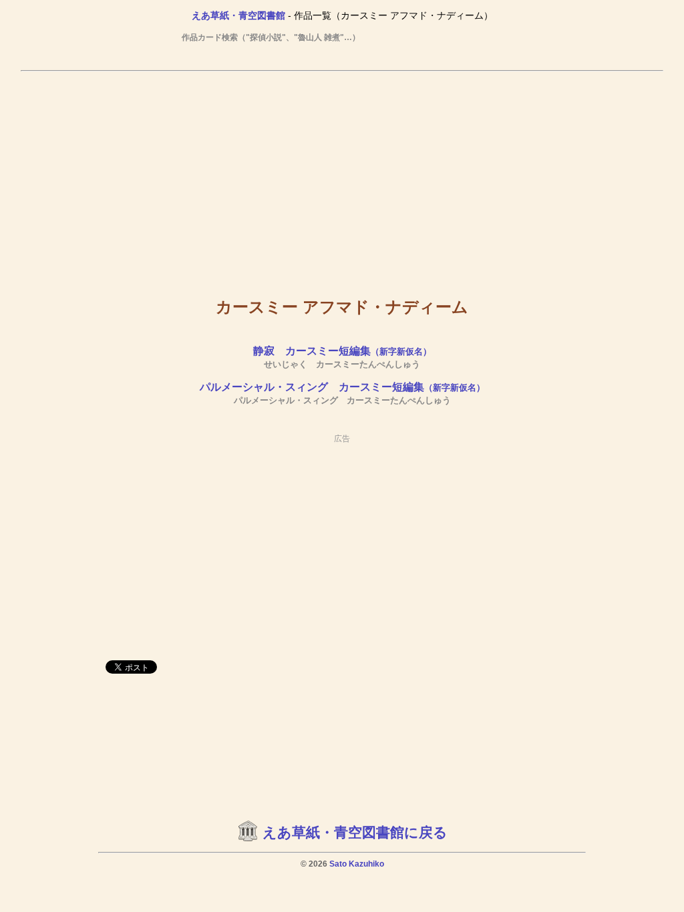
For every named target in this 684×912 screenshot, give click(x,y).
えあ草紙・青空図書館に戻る (355, 833)
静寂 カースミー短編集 (342, 351)
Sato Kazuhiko (356, 864)
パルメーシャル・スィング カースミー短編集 (342, 387)
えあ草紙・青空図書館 (238, 15)
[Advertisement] (342, 174)
